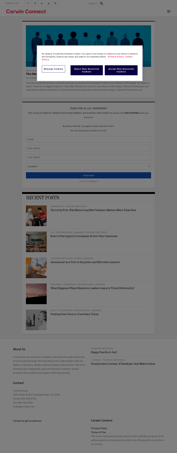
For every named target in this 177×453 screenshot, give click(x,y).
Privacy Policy (116, 56)
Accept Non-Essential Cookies (121, 70)
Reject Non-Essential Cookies (86, 70)
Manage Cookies (53, 69)
